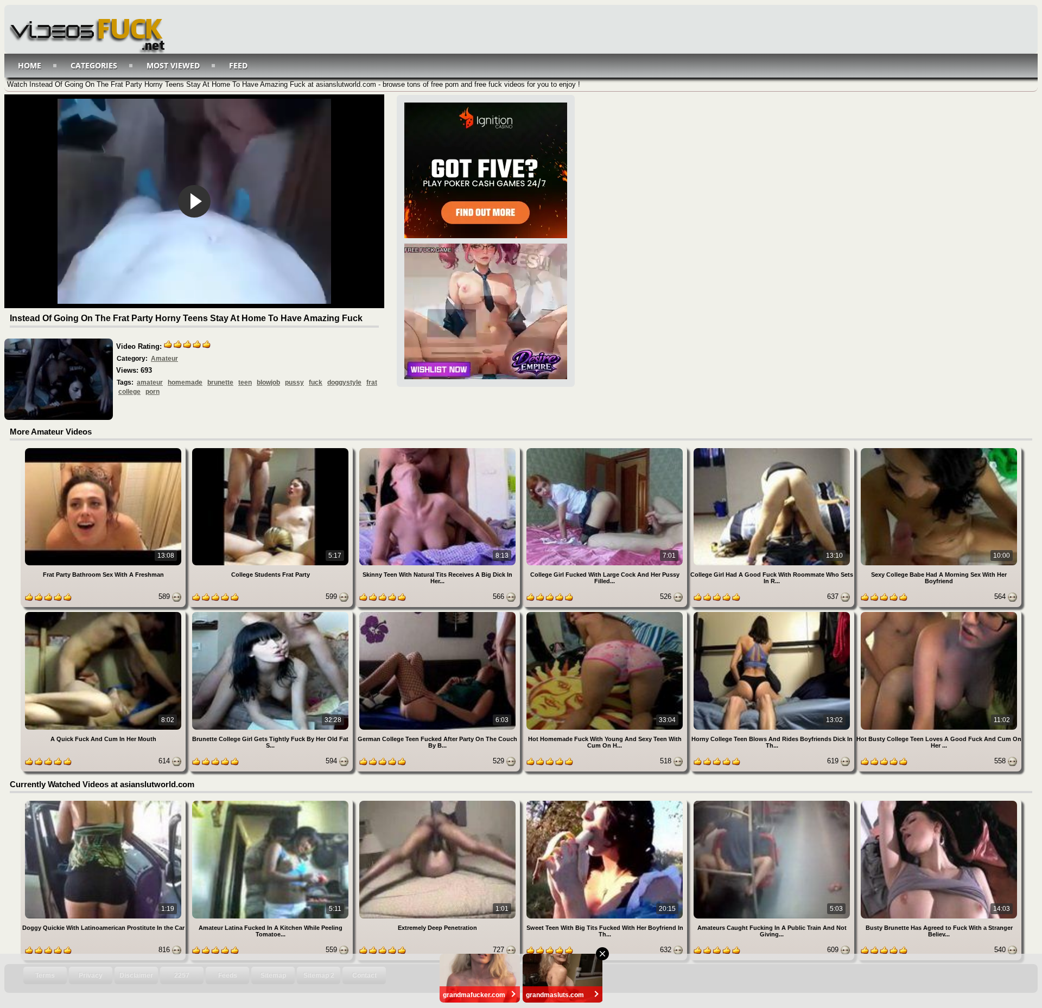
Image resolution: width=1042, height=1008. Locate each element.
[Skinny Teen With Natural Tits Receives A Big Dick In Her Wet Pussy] (438, 450)
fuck (315, 382)
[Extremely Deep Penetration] (438, 803)
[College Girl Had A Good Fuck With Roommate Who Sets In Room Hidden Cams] (772, 450)
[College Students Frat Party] (271, 450)
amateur (150, 382)
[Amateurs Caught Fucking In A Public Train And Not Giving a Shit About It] (772, 803)
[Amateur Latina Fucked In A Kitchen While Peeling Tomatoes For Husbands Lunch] (271, 803)
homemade (185, 382)
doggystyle (344, 382)
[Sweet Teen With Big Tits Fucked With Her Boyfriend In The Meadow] (605, 803)
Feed (238, 65)
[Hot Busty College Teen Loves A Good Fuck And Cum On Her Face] (938, 614)
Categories (94, 65)
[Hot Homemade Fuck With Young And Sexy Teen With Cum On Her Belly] (605, 614)
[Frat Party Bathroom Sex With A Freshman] (104, 450)
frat (371, 382)
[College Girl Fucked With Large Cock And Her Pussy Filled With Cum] (605, 450)
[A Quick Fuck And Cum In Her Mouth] (104, 614)
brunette (220, 382)
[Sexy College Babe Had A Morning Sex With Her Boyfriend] (938, 450)
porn (152, 391)
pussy (294, 382)
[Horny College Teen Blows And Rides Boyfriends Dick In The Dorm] (772, 614)
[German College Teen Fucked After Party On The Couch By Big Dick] (438, 614)
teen (245, 382)
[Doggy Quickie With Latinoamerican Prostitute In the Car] (104, 803)
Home (29, 65)
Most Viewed (173, 65)
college (129, 391)
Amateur (164, 358)
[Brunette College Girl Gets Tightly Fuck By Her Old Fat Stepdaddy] (271, 614)
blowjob (268, 382)
